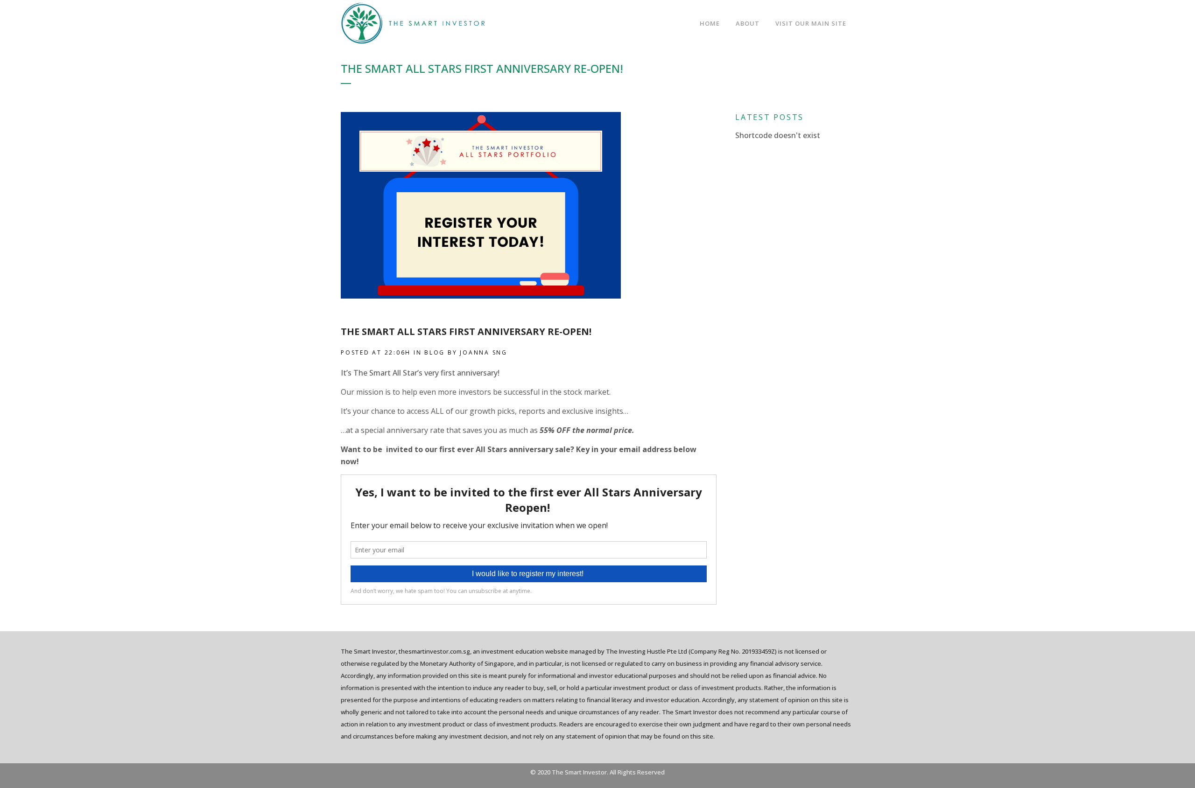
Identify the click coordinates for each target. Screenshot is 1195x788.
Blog (434, 352)
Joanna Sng (483, 352)
